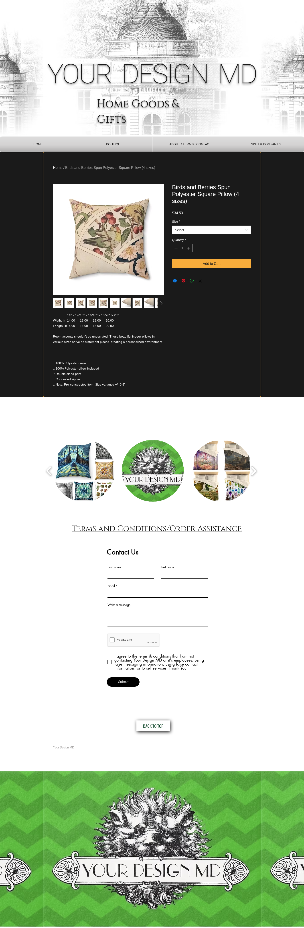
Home (58, 168)
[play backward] (49, 470)
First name (114, 567)
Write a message (118, 604)
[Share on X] (200, 280)
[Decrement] (175, 248)
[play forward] (254, 470)
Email (111, 586)
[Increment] (189, 248)
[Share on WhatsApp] (192, 280)
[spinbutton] (182, 248)
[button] (114, 144)
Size (176, 221)
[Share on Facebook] (175, 280)
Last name (167, 567)
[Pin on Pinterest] (183, 280)
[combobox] (211, 230)
